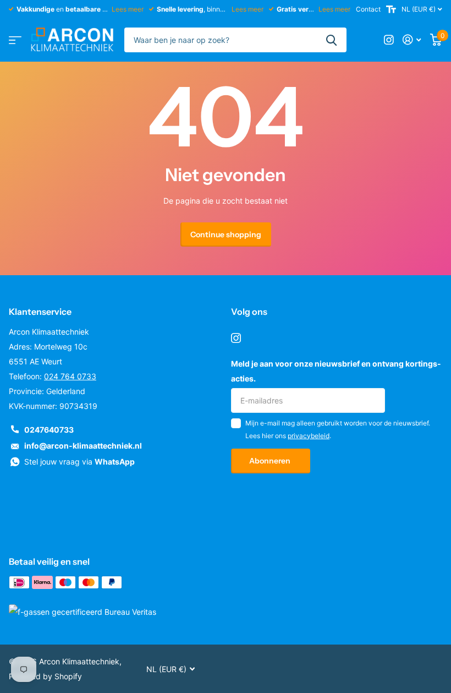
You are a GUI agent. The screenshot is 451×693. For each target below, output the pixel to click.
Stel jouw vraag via (79, 461)
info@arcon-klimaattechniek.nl (83, 445)
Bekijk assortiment (15, 40)
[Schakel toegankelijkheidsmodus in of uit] (391, 9)
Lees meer (128, 9)
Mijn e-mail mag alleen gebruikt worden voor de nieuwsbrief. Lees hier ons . (337, 429)
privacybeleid (308, 436)
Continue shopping (225, 234)
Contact (368, 9)
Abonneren (270, 461)
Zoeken (331, 40)
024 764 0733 (70, 376)
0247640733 (49, 429)
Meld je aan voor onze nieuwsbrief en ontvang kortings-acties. (336, 371)
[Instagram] (236, 338)
